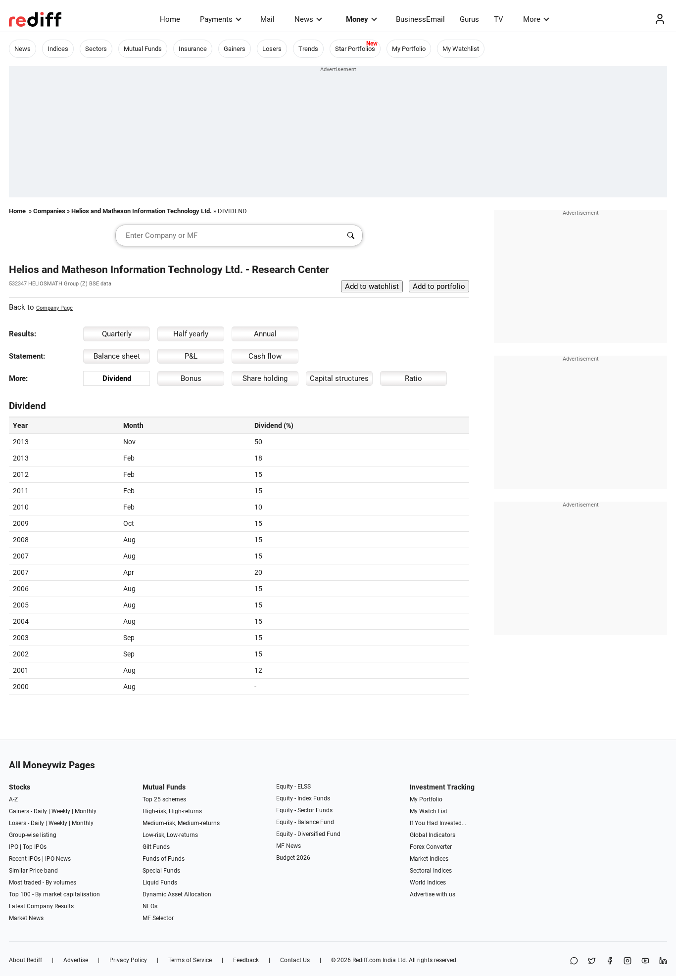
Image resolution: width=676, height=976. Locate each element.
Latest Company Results (41, 906)
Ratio (413, 378)
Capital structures (339, 378)
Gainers (234, 48)
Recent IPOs (25, 858)
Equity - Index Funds (303, 798)
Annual (265, 333)
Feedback (246, 960)
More (531, 19)
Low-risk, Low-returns (170, 835)
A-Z (13, 799)
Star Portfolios (355, 48)
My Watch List (428, 811)
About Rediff (25, 960)
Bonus (191, 378)
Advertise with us (432, 894)
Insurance (193, 48)
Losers (272, 48)
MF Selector (158, 918)
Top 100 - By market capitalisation (54, 894)
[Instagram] (627, 961)
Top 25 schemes (164, 799)
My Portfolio (409, 48)
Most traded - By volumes (42, 882)
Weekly (60, 811)
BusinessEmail (420, 19)
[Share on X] (592, 961)
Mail (267, 19)
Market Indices (429, 858)
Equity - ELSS (293, 786)
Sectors (96, 48)
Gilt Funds (156, 846)
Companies (49, 211)
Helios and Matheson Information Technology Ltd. (141, 211)
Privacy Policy (128, 960)
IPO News (58, 858)
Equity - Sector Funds (304, 810)
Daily (40, 811)
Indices (58, 48)
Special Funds (161, 870)
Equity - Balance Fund (305, 822)
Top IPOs (35, 846)
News (303, 19)
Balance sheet (117, 356)
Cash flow (265, 356)
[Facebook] (610, 961)
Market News (26, 918)
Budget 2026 (293, 857)
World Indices (428, 882)
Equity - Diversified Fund (308, 834)
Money (357, 19)
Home (170, 19)
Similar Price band (33, 870)
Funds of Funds (164, 858)
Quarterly (117, 333)
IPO (13, 846)
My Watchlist (460, 48)
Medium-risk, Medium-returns (181, 823)
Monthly (86, 811)
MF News (288, 845)
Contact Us (295, 960)
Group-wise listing (32, 835)
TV (498, 19)
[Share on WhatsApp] (574, 961)
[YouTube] (645, 961)
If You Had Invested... (438, 823)
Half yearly (190, 333)
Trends (308, 48)
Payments (216, 19)
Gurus (469, 19)
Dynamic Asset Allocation (177, 894)
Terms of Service (190, 960)
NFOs (150, 906)
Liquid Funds (160, 882)
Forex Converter (431, 846)
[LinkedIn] (663, 961)
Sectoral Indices (431, 870)
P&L (191, 356)
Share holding (265, 378)
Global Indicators (432, 835)
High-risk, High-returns (172, 811)
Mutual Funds (143, 48)
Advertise (75, 960)
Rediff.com (366, 960)
